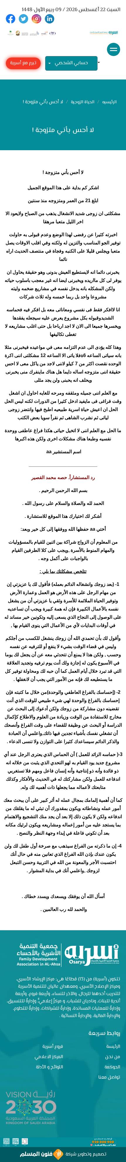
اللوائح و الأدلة (49, 1067)
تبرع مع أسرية (23, 63)
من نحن (112, 1057)
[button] (101, 63)
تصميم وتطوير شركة (84, 1154)
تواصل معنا (109, 1077)
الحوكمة (112, 1067)
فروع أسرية (52, 1047)
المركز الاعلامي (49, 1057)
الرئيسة (113, 1047)
